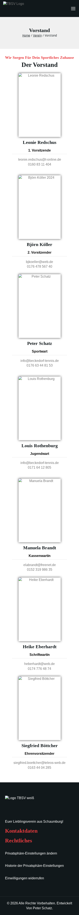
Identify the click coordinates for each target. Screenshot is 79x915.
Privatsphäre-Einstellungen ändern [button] (31, 853)
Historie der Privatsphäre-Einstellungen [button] (34, 865)
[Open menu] (73, 8)
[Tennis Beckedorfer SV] (24, 8)
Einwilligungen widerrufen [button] (24, 878)
